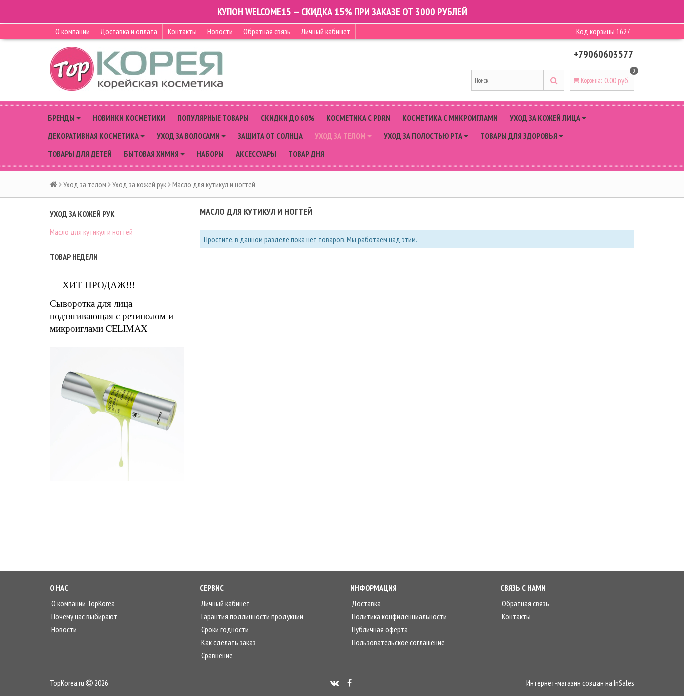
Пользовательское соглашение (397, 642)
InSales (624, 683)
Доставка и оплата (128, 31)
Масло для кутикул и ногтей (91, 232)
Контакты (182, 31)
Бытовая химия (152, 154)
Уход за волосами (189, 136)
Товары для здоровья (519, 136)
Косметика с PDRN (358, 118)
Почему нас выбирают (83, 616)
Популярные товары (213, 118)
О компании (72, 31)
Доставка (365, 603)
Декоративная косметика (94, 136)
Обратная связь (267, 31)
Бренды (62, 118)
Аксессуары (256, 154)
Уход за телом (341, 136)
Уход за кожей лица (546, 118)
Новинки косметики (129, 118)
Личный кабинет (325, 31)
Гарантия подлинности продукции (251, 616)
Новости (220, 31)
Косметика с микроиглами (450, 118)
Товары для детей (80, 154)
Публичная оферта (379, 629)
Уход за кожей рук (139, 184)
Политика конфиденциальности (398, 616)
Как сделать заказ (228, 642)
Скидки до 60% (287, 118)
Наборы (210, 154)
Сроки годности (224, 629)
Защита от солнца (270, 136)
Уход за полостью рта (424, 136)
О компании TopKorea (82, 603)
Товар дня (306, 154)
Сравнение (216, 655)
